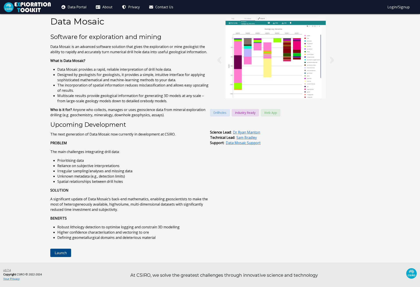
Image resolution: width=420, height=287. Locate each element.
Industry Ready (245, 113)
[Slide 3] (245, 97)
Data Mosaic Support (243, 142)
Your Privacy (11, 279)
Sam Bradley (246, 137)
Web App (270, 113)
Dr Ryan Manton (246, 132)
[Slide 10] (287, 97)
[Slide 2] (238, 97)
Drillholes (220, 113)
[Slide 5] (257, 97)
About (107, 7)
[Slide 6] (263, 97)
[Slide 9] (281, 97)
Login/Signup (398, 7)
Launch (61, 252)
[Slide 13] (306, 97)
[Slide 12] (300, 97)
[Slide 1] (232, 97)
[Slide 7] (269, 97)
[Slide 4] (251, 97)
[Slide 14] (312, 97)
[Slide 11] (294, 97)
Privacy (133, 7)
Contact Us (163, 7)
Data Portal (76, 7)
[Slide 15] (318, 97)
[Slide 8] (275, 97)
